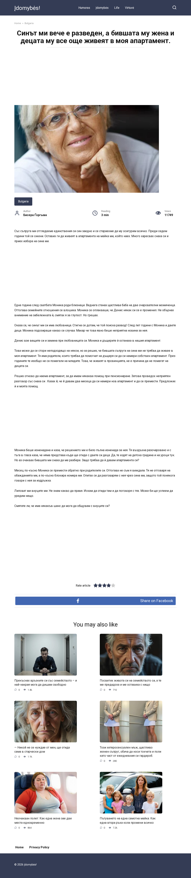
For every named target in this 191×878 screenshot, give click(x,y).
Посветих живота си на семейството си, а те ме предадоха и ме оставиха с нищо (130, 682)
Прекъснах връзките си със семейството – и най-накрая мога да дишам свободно (45, 682)
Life (116, 8)
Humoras (84, 8)
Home (19, 847)
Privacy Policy (39, 847)
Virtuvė (129, 8)
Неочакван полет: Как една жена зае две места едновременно (43, 820)
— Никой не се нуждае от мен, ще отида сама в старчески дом (42, 749)
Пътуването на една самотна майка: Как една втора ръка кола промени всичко (128, 820)
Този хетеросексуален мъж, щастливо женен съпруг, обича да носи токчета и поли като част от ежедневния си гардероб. (130, 751)
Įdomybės (102, 8)
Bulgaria (23, 201)
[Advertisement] (95, 77)
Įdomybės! (27, 8)
